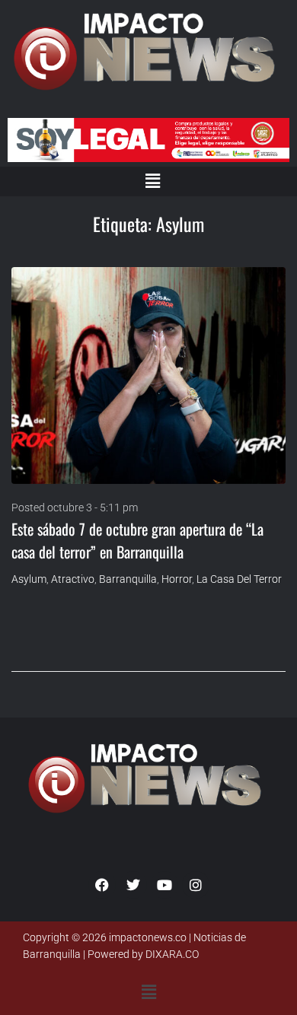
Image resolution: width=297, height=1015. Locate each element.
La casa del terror (239, 579)
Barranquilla (128, 579)
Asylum (28, 579)
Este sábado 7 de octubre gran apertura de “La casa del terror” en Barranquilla (137, 540)
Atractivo (72, 579)
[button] (152, 181)
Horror (176, 579)
